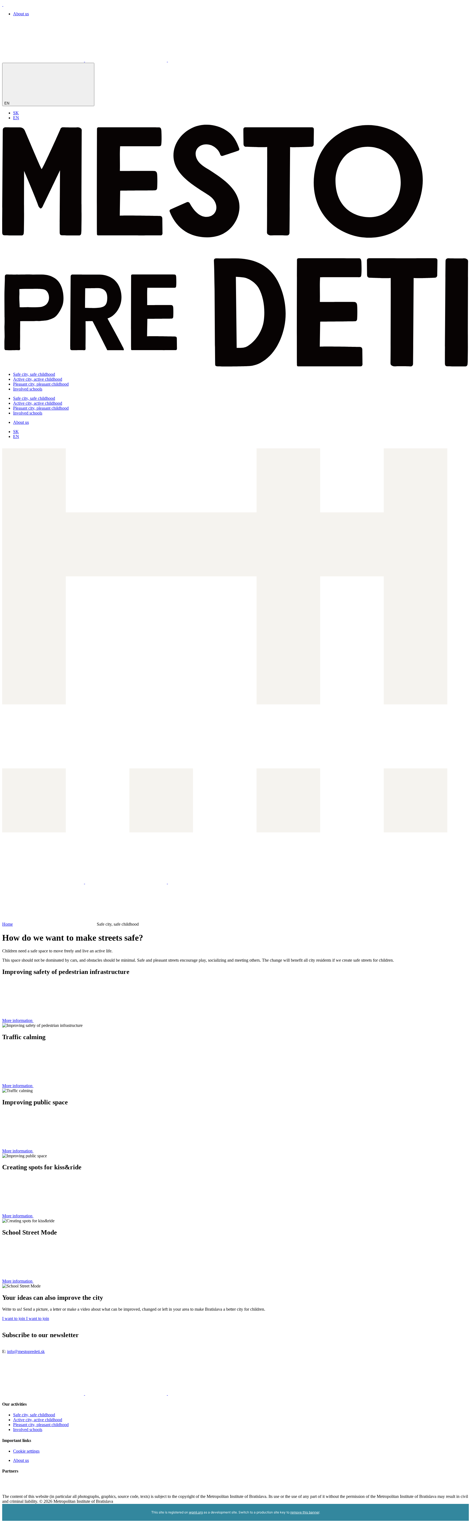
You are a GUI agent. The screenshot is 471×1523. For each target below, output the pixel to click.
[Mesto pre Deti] (235, 365)
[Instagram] (126, 60)
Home (7, 924)
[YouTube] (209, 60)
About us (21, 13)
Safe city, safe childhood (34, 374)
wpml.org (196, 1512)
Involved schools (27, 389)
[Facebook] (43, 60)
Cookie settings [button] (26, 1451)
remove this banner (304, 1512)
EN (7, 103)
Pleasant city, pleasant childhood (41, 384)
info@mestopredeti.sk (26, 1351)
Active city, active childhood (37, 379)
